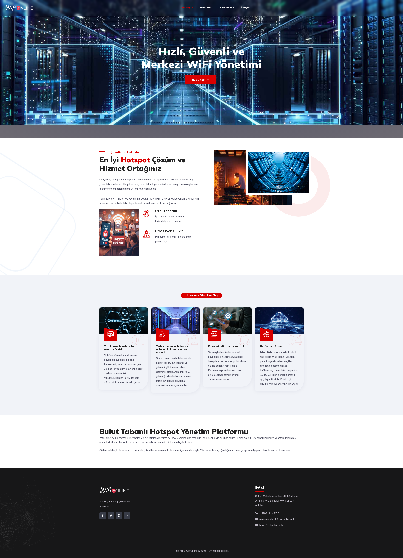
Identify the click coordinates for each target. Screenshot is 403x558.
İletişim (245, 7)
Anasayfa (187, 7)
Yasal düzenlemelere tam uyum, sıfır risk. (120, 348)
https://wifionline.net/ (271, 525)
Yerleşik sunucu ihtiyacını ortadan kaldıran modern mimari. (172, 349)
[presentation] (5, 62)
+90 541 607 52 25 (269, 512)
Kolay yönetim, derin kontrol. (226, 346)
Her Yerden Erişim (271, 346)
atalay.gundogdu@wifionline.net (276, 519)
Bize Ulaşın (198, 92)
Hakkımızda (227, 7)
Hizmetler (206, 7)
